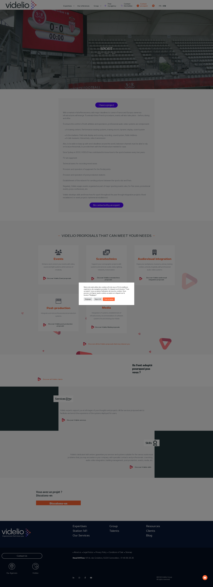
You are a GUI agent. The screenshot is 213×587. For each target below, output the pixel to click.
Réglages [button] (88, 299)
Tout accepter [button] (108, 299)
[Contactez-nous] (204, 577)
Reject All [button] (98, 299)
